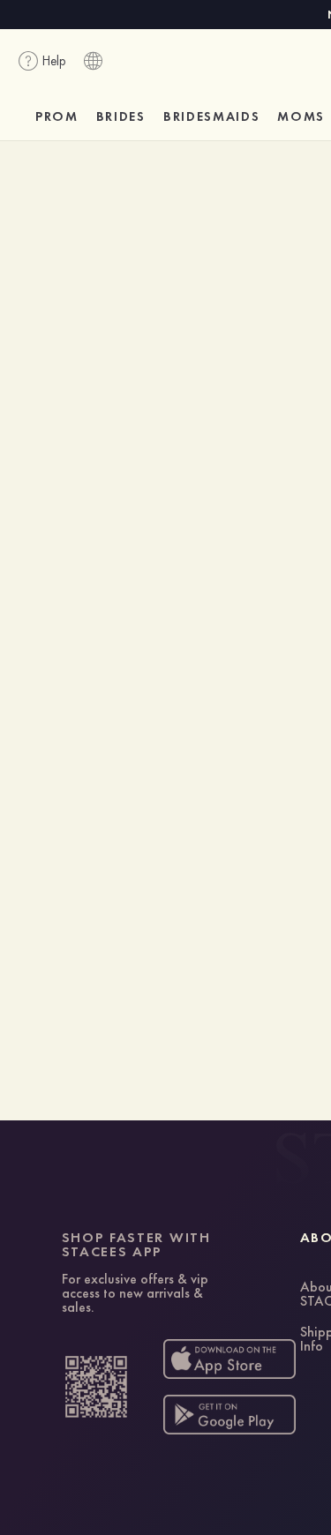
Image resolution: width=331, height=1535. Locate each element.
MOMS (301, 116)
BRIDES (121, 116)
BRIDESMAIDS (211, 116)
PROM (57, 116)
